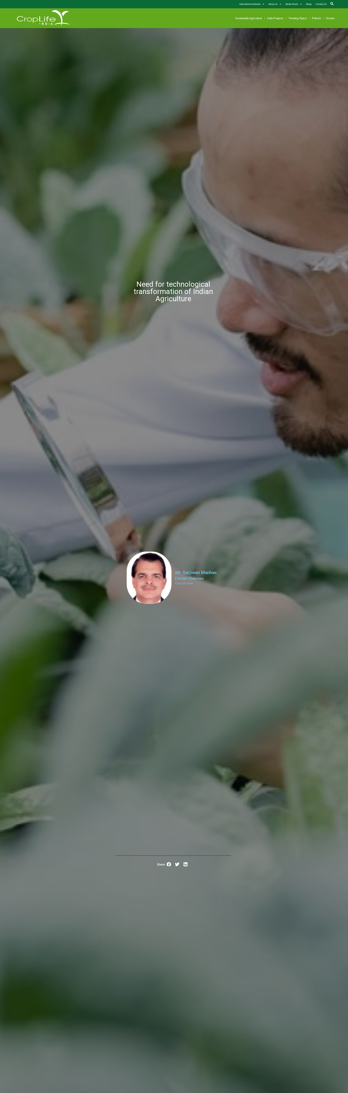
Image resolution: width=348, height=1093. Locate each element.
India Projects (275, 18)
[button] (169, 864)
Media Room (291, 4)
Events (330, 18)
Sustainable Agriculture (248, 18)
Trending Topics (297, 18)
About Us (272, 4)
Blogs (309, 4)
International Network (249, 4)
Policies (316, 18)
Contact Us (321, 4)
